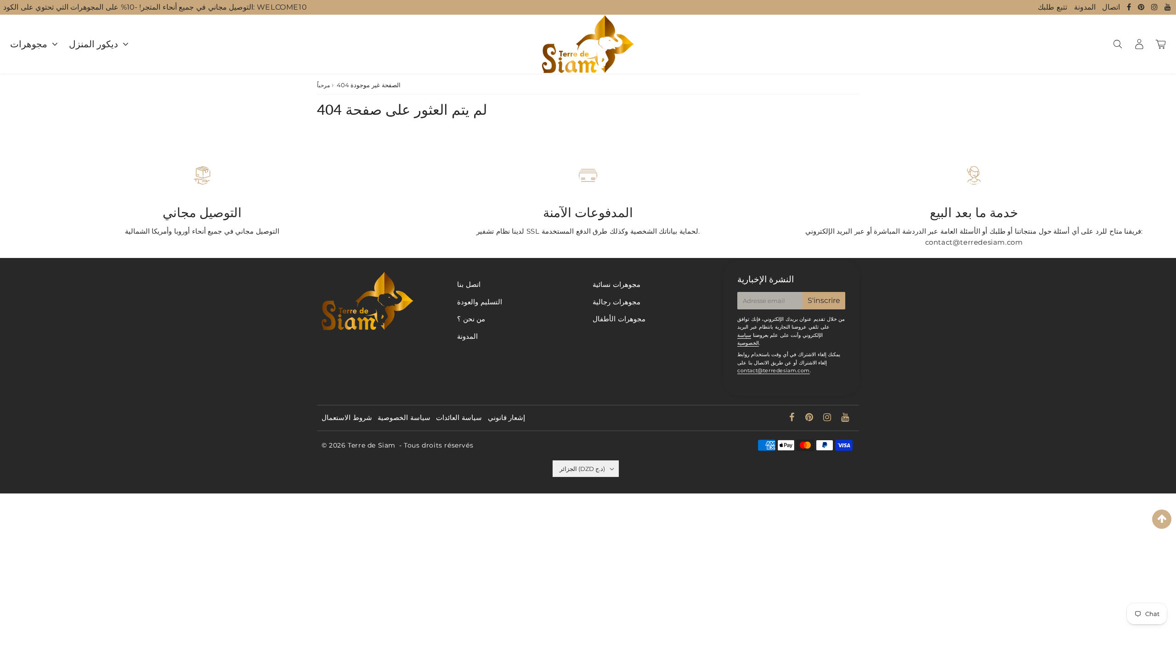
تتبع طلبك (1052, 7)
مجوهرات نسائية (616, 284)
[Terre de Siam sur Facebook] (1130, 7)
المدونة (1085, 7)
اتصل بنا (469, 284)
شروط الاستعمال (347, 417)
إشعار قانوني (507, 417)
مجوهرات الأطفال (619, 318)
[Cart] (1160, 44)
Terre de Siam (372, 445)
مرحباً (323, 85)
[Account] (1139, 44)
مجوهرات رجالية (616, 301)
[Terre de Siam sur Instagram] (1155, 7)
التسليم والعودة (479, 301)
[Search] (1117, 44)
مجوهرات (28, 44)
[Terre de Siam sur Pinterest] (1142, 7)
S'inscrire (824, 300)
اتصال (1111, 7)
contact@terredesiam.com (773, 370)
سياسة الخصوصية (404, 417)
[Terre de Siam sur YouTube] (1168, 7)
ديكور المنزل (93, 44)
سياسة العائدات (459, 417)
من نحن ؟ (471, 318)
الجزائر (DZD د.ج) (582, 468)
